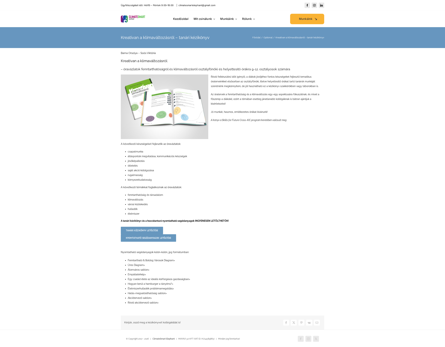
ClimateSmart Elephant (163, 339)
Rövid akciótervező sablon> (143, 302)
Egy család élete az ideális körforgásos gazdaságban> (159, 279)
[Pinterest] (301, 322)
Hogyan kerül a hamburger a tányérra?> (150, 283)
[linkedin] (321, 5)
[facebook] (307, 5)
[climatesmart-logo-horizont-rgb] (133, 16)
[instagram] (314, 5)
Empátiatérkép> (137, 274)
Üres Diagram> (136, 265)
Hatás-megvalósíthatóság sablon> (147, 293)
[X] (294, 322)
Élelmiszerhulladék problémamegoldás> (151, 288)
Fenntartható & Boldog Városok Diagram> (151, 260)
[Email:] (317, 322)
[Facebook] (286, 322)
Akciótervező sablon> (140, 298)
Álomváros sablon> (138, 269)
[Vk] (309, 322)
